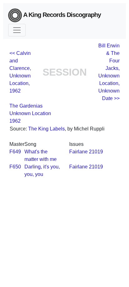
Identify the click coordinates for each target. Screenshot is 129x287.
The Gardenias (26, 106)
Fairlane (78, 151)
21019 (96, 151)
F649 (15, 151)
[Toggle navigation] (17, 30)
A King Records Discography (61, 14)
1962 (15, 121)
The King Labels (46, 128)
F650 (15, 166)
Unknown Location (30, 113)
